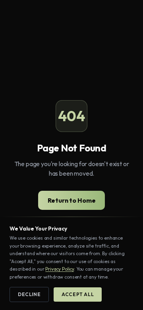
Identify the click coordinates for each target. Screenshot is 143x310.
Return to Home (72, 200)
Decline (29, 294)
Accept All (78, 294)
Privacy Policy (59, 269)
